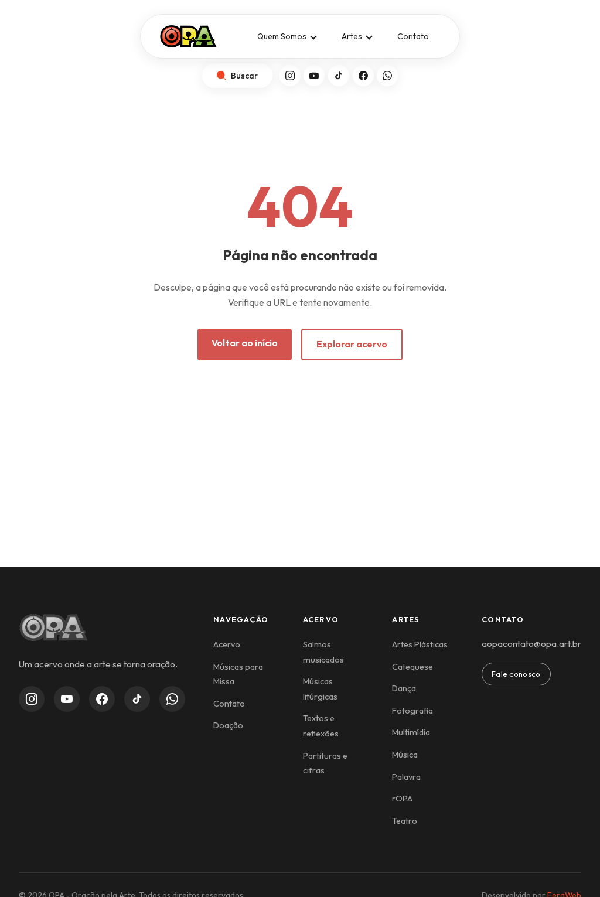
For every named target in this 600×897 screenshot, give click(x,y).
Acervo (226, 644)
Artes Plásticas (420, 644)
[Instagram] (290, 75)
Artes (352, 36)
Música (405, 754)
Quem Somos (281, 36)
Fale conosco (516, 673)
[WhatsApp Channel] (172, 699)
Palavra (406, 777)
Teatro (404, 821)
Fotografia (412, 710)
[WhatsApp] (387, 75)
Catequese (412, 666)
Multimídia (411, 732)
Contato (413, 36)
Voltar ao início (245, 343)
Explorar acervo (351, 344)
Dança (404, 688)
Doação (228, 725)
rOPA (402, 798)
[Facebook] (363, 75)
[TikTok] (338, 75)
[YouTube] (314, 75)
